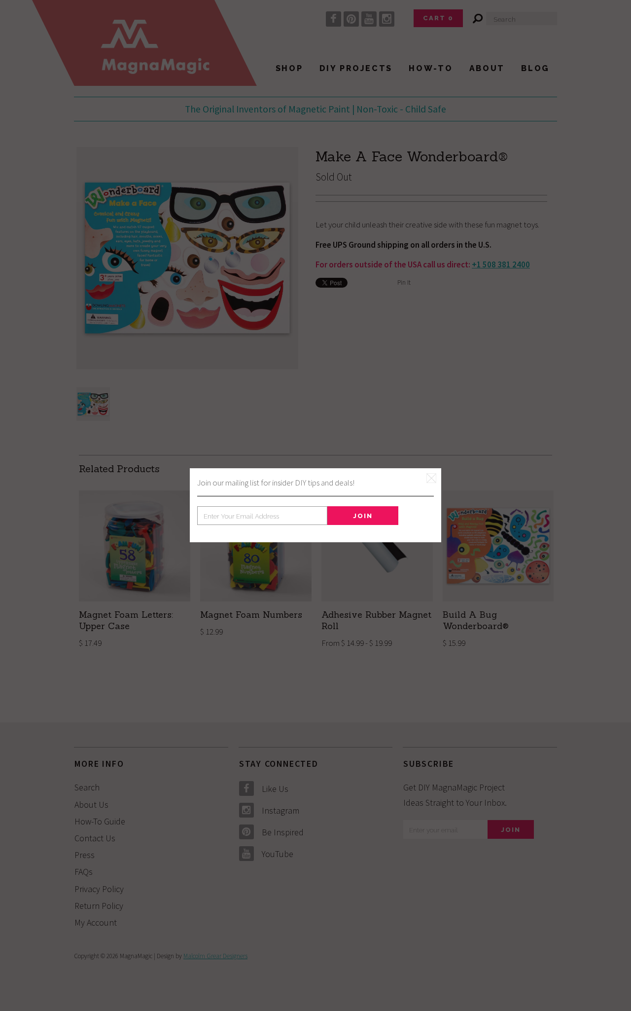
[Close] (431, 478)
